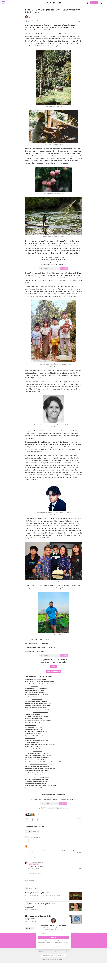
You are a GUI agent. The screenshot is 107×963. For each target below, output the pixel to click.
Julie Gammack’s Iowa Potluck (40, 712)
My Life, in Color (37, 759)
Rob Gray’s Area (34, 718)
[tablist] (32, 831)
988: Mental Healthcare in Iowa (42, 785)
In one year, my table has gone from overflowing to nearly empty (42, 895)
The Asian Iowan (36, 757)
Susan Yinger (31, 846)
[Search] (84, 2)
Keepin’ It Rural (36, 740)
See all (28, 928)
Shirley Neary (32, 862)
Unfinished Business (36, 779)
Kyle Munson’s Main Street (38, 755)
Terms (57, 952)
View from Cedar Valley (36, 731)
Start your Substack (49, 955)
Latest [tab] (31, 888)
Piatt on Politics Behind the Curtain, (38, 764)
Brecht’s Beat (34, 686)
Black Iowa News (35, 727)
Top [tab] (27, 888)
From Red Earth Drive (38, 681)
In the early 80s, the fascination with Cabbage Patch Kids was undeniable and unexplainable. (46, 906)
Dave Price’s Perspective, (37, 766)
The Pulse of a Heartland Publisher (41, 768)
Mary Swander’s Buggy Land (39, 774)
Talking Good (34, 787)
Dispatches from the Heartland (41, 703)
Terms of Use (61, 940)
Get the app (61, 955)
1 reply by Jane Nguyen (36, 857)
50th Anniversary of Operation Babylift (39, 916)
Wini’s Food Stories (37, 751)
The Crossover (34, 692)
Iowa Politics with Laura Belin (38, 683)
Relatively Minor (34, 748)
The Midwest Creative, (38, 770)
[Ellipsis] (81, 846)
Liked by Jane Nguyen (34, 847)
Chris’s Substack (35, 729)
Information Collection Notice (53, 942)
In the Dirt (34, 722)
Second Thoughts (37, 709)
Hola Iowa (33, 742)
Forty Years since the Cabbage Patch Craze (40, 904)
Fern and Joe (33, 714)
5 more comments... (30, 880)
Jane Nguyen (32, 15)
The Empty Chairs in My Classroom (37, 893)
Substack (45, 959)
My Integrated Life (38, 688)
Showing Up (34, 746)
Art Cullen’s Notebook (35, 701)
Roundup (41, 696)
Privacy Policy (65, 942)
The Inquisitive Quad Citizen (41, 744)
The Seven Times (35, 720)
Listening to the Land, (36, 772)
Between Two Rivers (37, 753)
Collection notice (63, 952)
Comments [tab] (28, 831)
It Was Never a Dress (37, 699)
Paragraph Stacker (36, 707)
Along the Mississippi (36, 781)
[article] (53, 896)
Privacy (52, 952)
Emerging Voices (44, 777)
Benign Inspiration (36, 716)
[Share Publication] (87, 2)
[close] (68, 919)
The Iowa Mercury (35, 690)
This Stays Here (35, 679)
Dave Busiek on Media (36, 694)
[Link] (23, 676)
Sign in (102, 3)
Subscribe (94, 3)
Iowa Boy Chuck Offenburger (42, 761)
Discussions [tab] (37, 888)
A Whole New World (36, 705)
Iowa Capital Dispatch (30, 725)
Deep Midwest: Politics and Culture (41, 735)
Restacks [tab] (35, 831)
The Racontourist (37, 783)
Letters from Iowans (30, 738)
